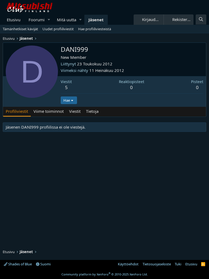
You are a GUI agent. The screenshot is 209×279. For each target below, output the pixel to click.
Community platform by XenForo (105, 274)
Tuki (178, 264)
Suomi (45, 264)
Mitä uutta (66, 19)
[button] (49, 20)
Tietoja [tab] (92, 111)
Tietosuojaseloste (157, 264)
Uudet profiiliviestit (58, 28)
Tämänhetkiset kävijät (20, 28)
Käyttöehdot (128, 264)
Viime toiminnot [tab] (48, 111)
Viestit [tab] (75, 111)
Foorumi (37, 19)
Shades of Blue (19, 264)
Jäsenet (96, 19)
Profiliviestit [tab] (17, 111)
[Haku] (201, 19)
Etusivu (13, 19)
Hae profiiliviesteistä (94, 28)
